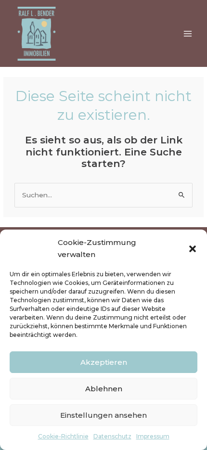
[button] (192, 249)
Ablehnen (103, 388)
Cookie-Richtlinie (63, 436)
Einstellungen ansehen (103, 415)
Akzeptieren (103, 362)
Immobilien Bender (102, 30)
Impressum (152, 436)
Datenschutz (112, 436)
